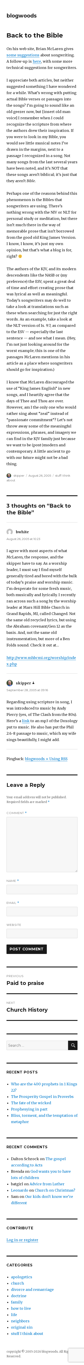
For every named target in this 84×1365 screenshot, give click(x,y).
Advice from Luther (47, 1184)
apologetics (21, 1277)
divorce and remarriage (32, 1289)
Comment (16, 813)
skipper (18, 475)
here (37, 61)
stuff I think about (27, 1333)
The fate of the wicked (31, 1103)
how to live (21, 1308)
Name (12, 881)
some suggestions (22, 55)
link (26, 721)
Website (13, 925)
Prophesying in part (29, 1109)
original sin (21, 1327)
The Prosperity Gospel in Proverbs (42, 1096)
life (14, 1314)
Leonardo (19, 1190)
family (17, 1302)
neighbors (20, 1321)
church (17, 1283)
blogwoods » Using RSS (46, 759)
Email (12, 903)
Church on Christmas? (55, 1190)
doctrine (18, 1296)
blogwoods (21, 16)
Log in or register (22, 1240)
